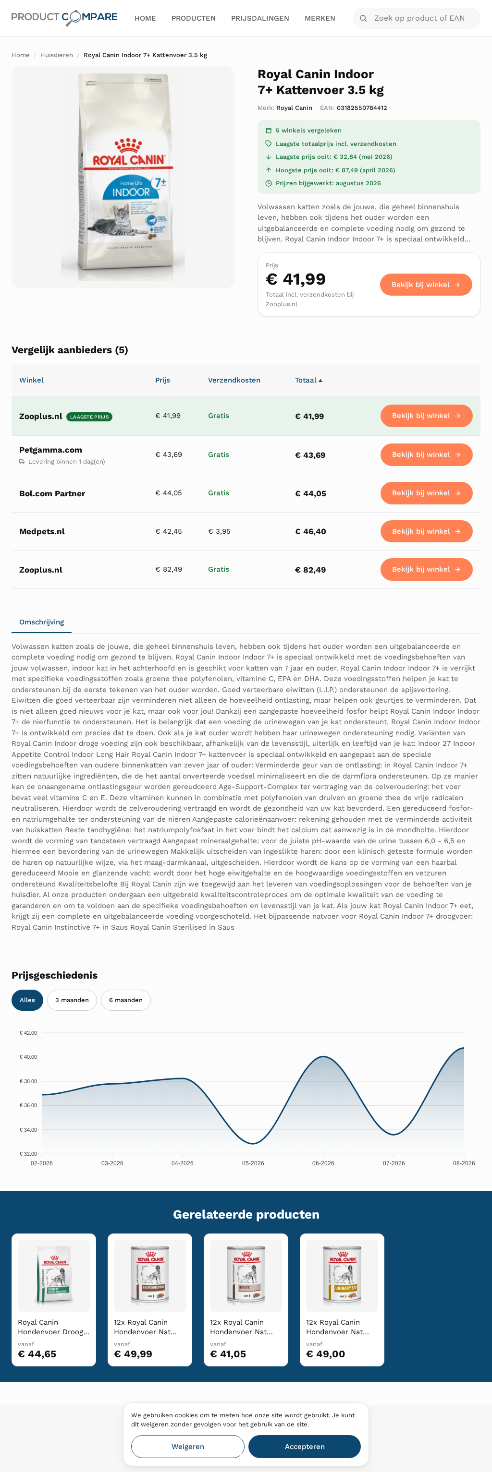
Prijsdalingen (260, 18)
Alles (27, 1000)
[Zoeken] (363, 18)
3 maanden (72, 1000)
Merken (320, 18)
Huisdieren (56, 55)
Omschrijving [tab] (41, 622)
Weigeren (188, 1446)
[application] (246, 1095)
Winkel (31, 380)
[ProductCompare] (64, 18)
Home (145, 18)
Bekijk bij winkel (421, 284)
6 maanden (126, 1000)
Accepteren (305, 1446)
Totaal (308, 380)
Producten (194, 18)
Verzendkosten (234, 380)
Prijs (162, 380)
